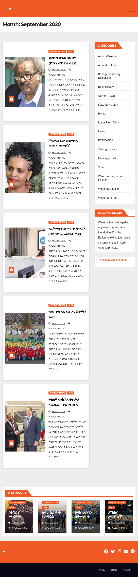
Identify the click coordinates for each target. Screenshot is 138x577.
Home (70, 51)
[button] (124, 8)
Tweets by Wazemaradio (112, 259)
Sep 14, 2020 (59, 241)
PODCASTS (106, 140)
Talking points (106, 149)
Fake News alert (108, 104)
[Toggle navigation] (131, 8)
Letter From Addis (109, 122)
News (101, 131)
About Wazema (107, 56)
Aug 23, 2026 (51, 523)
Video (101, 167)
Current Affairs (57, 134)
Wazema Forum (107, 197)
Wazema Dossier (108, 188)
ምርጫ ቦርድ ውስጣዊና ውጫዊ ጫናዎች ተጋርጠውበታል (63, 146)
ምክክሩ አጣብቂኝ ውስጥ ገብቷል (118, 516)
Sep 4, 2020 (58, 323)
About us (127, 570)
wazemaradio (19, 528)
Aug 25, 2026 (18, 523)
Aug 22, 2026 (85, 523)
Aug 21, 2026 (118, 523)
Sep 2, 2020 (58, 411)
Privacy (101, 570)
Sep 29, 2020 (59, 152)
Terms (114, 570)
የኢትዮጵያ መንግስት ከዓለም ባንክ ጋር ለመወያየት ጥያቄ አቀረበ (66, 234)
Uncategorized (107, 158)
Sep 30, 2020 (59, 69)
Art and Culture (57, 51)
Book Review (106, 86)
